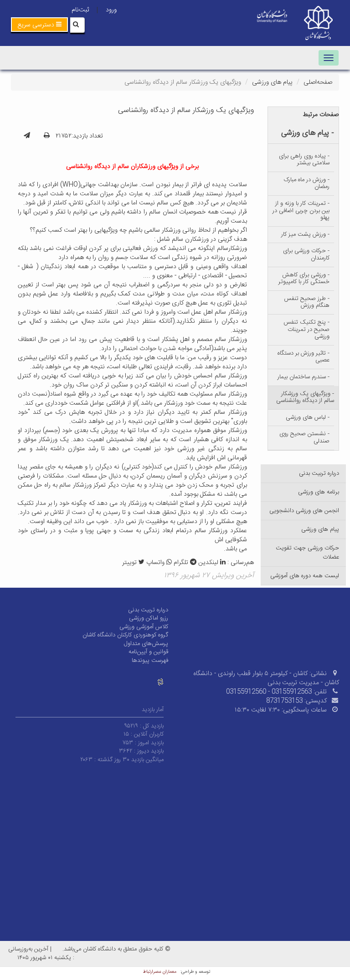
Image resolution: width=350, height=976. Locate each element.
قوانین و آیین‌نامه (148, 652)
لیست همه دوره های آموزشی (304, 576)
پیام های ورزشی (272, 82)
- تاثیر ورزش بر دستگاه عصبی (303, 357)
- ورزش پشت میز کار (305, 234)
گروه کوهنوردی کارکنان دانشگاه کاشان (125, 635)
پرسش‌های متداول (146, 644)
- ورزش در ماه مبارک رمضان (306, 183)
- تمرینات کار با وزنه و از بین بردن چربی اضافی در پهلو (301, 210)
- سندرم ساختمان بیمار (303, 377)
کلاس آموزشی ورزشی (143, 627)
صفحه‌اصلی (318, 82)
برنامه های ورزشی (318, 492)
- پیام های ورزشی (307, 133)
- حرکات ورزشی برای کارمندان (306, 254)
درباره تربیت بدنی (319, 473)
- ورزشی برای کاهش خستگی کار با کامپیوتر (303, 278)
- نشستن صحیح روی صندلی (304, 437)
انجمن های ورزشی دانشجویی (304, 511)
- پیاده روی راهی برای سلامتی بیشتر (304, 159)
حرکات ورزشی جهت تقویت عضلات (307, 552)
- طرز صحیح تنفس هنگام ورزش (306, 302)
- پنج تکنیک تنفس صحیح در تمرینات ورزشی (306, 329)
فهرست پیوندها (150, 661)
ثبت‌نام (80, 10)
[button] (39, 24)
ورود (111, 10)
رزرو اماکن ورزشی (148, 618)
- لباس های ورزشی (307, 417)
